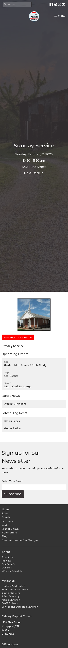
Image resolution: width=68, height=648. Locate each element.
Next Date (32, 173)
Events (6, 517)
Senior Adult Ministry (15, 589)
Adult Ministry (10, 596)
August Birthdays (15, 403)
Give (5, 524)
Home (6, 509)
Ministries (8, 580)
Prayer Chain (10, 528)
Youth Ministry (11, 593)
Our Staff (7, 567)
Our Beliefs (8, 564)
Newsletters (9, 532)
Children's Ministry (13, 586)
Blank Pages (12, 421)
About (6, 513)
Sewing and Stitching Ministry (20, 606)
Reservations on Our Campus (20, 540)
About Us (7, 557)
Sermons (7, 521)
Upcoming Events (15, 354)
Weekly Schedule (12, 571)
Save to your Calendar (18, 337)
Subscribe (12, 494)
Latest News (11, 396)
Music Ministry (11, 599)
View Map (8, 633)
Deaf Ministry (10, 603)
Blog (4, 536)
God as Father (12, 428)
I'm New (6, 560)
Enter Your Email (12, 481)
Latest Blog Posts (14, 413)
